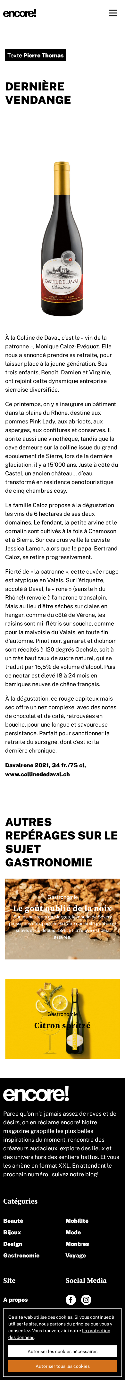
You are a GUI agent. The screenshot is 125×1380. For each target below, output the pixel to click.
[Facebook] (71, 1300)
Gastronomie (21, 1255)
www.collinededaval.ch (37, 774)
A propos (15, 1299)
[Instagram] (86, 1300)
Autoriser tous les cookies (63, 1366)
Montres (77, 1243)
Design (12, 1243)
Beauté (13, 1220)
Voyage (75, 1255)
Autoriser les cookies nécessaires (62, 1351)
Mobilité (76, 1220)
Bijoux (12, 1232)
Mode (73, 1232)
